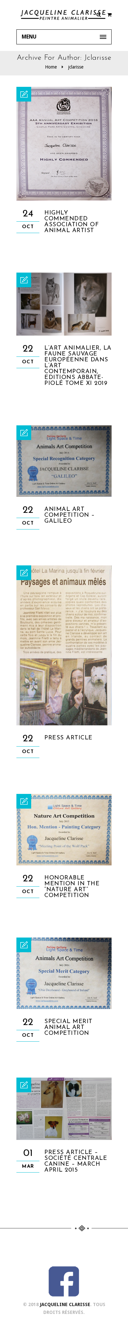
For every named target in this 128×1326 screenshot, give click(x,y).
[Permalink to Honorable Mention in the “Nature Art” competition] (64, 863)
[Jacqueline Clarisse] (64, 14)
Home (51, 67)
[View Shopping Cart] (109, 14)
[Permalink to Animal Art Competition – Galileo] (64, 495)
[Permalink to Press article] (64, 723)
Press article (68, 738)
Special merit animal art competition (68, 1027)
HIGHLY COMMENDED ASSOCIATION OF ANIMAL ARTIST (71, 222)
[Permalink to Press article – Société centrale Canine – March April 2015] (64, 1138)
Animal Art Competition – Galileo (69, 515)
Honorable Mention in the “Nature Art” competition (71, 887)
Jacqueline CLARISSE (65, 1304)
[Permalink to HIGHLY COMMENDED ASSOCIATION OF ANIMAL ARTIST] (64, 198)
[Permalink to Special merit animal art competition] (64, 1007)
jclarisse (75, 67)
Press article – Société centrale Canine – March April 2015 (75, 1161)
